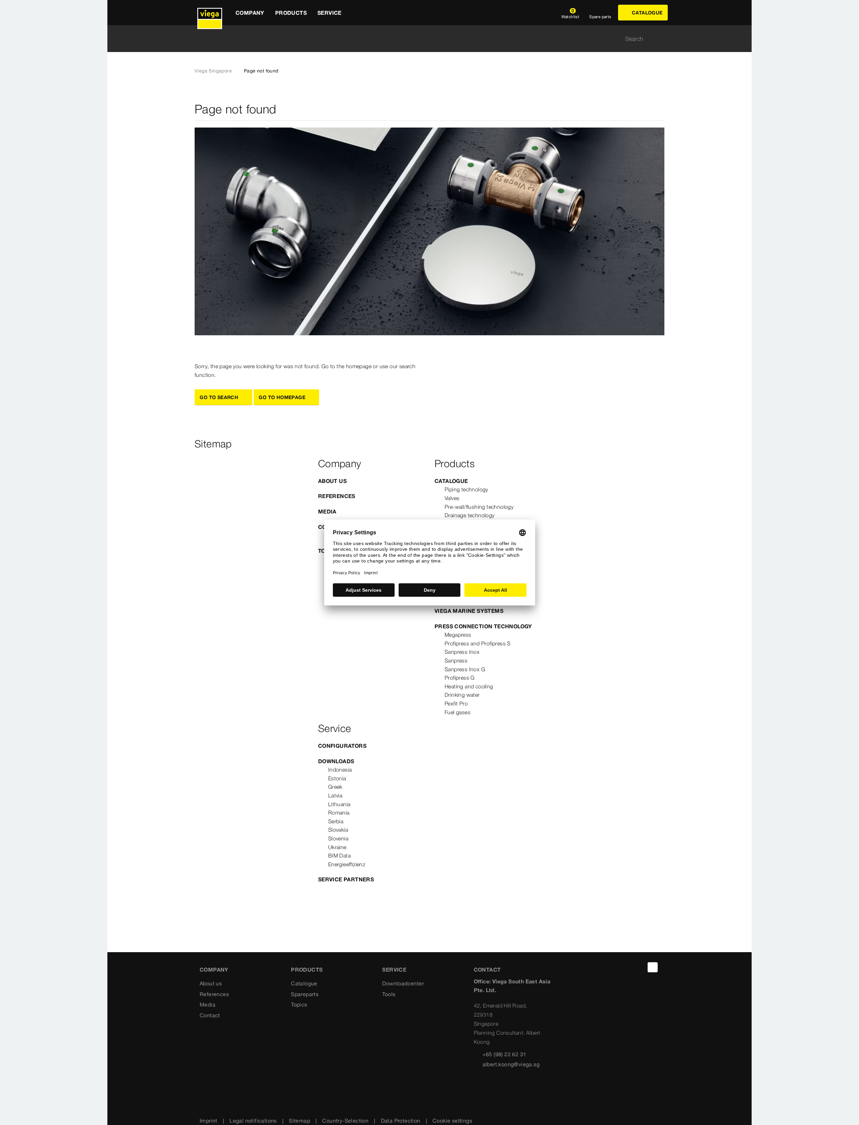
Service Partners (346, 879)
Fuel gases (457, 712)
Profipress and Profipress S (478, 643)
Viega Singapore (213, 71)
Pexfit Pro (456, 703)
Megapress (458, 634)
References (336, 496)
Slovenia (338, 838)
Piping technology (466, 489)
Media (327, 511)
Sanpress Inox (462, 651)
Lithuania (339, 804)
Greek (335, 786)
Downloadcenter (403, 983)
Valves (452, 498)
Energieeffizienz (346, 864)
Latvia (335, 795)
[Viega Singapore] (210, 12)
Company (214, 969)
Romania (339, 812)
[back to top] (653, 967)
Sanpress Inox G (465, 669)
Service (394, 969)
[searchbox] (424, 39)
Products (306, 969)
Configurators (342, 745)
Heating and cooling (469, 686)
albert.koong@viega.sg (511, 1064)
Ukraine (337, 847)
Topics (299, 1004)
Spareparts (304, 994)
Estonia (337, 778)
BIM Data (339, 855)
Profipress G (460, 677)
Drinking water (462, 694)
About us (332, 481)
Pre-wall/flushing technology (479, 506)
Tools (388, 994)
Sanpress (456, 660)
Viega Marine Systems (469, 610)
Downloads (336, 761)
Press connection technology (483, 626)
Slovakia (338, 829)
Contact (210, 1015)
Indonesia (340, 769)
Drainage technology (470, 515)
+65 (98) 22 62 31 (504, 1054)
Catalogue (451, 481)
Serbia (335, 821)
